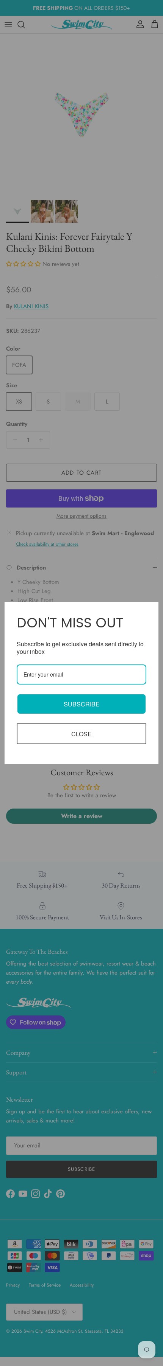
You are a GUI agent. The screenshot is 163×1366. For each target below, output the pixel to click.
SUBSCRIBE (82, 704)
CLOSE (81, 734)
